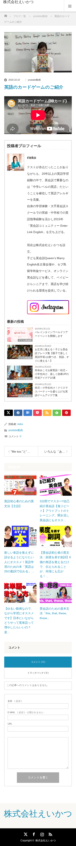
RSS (50, 833)
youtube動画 (34, 80)
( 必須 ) (15, 701)
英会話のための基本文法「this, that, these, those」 (54, 613)
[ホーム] (5, 14)
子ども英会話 (25, 340)
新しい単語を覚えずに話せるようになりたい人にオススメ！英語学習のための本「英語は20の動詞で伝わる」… (19, 562)
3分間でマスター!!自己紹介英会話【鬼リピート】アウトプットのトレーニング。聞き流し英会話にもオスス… (55, 511)
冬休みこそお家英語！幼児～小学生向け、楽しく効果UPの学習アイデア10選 (52, 374)
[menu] (70, 6)
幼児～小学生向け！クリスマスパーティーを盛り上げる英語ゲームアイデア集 (51, 391)
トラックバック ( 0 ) (38, 672)
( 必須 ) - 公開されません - (26, 712)
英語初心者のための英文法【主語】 (19, 504)
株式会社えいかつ (18, 2)
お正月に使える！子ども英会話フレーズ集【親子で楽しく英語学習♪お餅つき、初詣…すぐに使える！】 (52, 355)
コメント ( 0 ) (38, 662)
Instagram (41, 833)
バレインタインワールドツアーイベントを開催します (51, 334)
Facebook (33, 833)
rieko (20, 424)
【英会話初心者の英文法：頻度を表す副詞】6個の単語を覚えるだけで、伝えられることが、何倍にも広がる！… (55, 564)
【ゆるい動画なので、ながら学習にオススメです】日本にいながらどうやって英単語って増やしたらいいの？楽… (19, 620)
